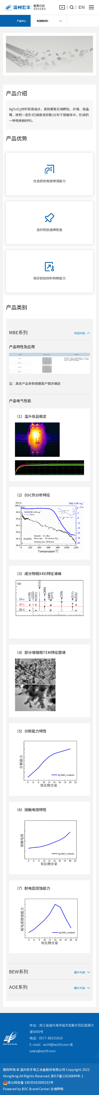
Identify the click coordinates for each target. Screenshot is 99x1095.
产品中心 (21, 21)
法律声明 (56, 1088)
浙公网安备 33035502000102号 (30, 1083)
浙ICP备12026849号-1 (67, 1076)
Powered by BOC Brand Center (26, 1088)
